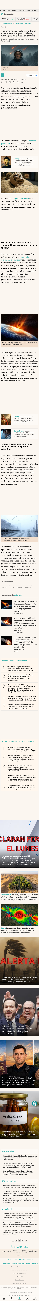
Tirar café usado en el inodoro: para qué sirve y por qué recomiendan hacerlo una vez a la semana (21, 706)
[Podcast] (33, 1252)
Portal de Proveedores (18, 1263)
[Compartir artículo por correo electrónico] (18, 82)
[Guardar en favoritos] (2, 75)
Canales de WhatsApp (19, 1259)
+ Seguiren (33, 76)
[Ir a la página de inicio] (2, 14)
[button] (34, 1103)
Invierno (19, 587)
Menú (4, 1299)
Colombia (28, 587)
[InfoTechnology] (19, 1255)
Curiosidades (19, 23)
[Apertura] (6, 1251)
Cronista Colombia (6, 23)
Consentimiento (19, 1280)
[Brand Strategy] (24, 1251)
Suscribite (30, 1259)
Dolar (12, 1299)
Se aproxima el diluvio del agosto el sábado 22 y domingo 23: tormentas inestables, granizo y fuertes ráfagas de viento (21, 768)
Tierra (12, 587)
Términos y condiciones (19, 1273)
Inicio (19, 1299)
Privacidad (20, 1276)
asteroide (28, 23)
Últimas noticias (5, 10)
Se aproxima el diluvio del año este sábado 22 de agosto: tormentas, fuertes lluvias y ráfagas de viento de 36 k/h (22, 787)
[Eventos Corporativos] (16, 1251)
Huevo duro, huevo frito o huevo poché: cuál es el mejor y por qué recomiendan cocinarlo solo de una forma (22, 698)
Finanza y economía (18, 10)
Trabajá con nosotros (32, 1263)
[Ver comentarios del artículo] (22, 82)
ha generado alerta (21, 198)
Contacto (8, 1259)
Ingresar (35, 1299)
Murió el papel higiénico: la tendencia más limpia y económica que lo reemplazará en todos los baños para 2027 (21, 668)
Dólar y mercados (32, 10)
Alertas (27, 1299)
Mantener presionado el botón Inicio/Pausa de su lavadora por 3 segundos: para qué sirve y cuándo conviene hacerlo (20, 677)
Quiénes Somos (5, 1263)
